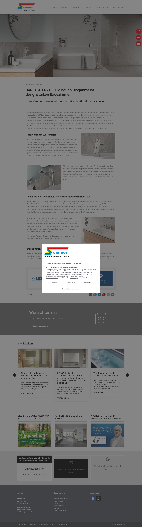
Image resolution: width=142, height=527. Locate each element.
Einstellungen (71, 283)
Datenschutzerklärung (52, 278)
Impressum (75, 289)
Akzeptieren (87, 283)
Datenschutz (66, 289)
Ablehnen (54, 283)
